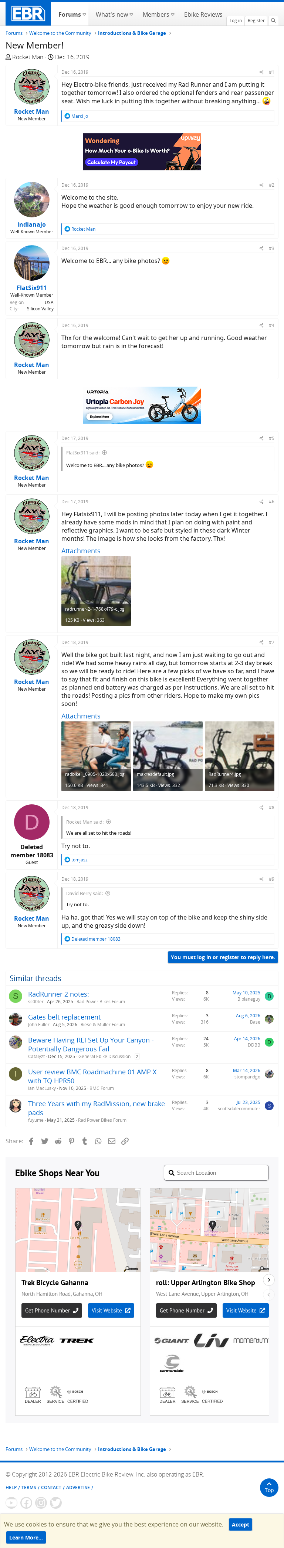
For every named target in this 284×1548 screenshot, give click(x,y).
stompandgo (247, 1077)
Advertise (78, 1487)
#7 (271, 642)
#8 (271, 807)
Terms (28, 1487)
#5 (271, 438)
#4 (271, 325)
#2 (271, 185)
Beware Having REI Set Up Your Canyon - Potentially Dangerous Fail (91, 1044)
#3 (271, 248)
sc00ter (36, 1001)
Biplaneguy (248, 999)
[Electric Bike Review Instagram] (41, 1503)
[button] (84, 13)
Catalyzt (36, 1056)
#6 (271, 501)
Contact (51, 1487)
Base (255, 1022)
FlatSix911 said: (82, 452)
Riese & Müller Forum (103, 1024)
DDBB (254, 1045)
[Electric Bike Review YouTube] (11, 1503)
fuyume (36, 1120)
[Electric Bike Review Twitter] (56, 1503)
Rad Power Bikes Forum (101, 1001)
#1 (271, 72)
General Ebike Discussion (104, 1056)
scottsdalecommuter (239, 1108)
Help (11, 1487)
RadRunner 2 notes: (58, 994)
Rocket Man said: (85, 821)
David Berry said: (84, 893)
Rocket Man (27, 57)
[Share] (261, 72)
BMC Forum (101, 1088)
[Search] (273, 21)
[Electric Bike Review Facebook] (26, 1503)
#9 (271, 879)
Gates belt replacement (64, 1016)
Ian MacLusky (42, 1088)
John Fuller (39, 1024)
